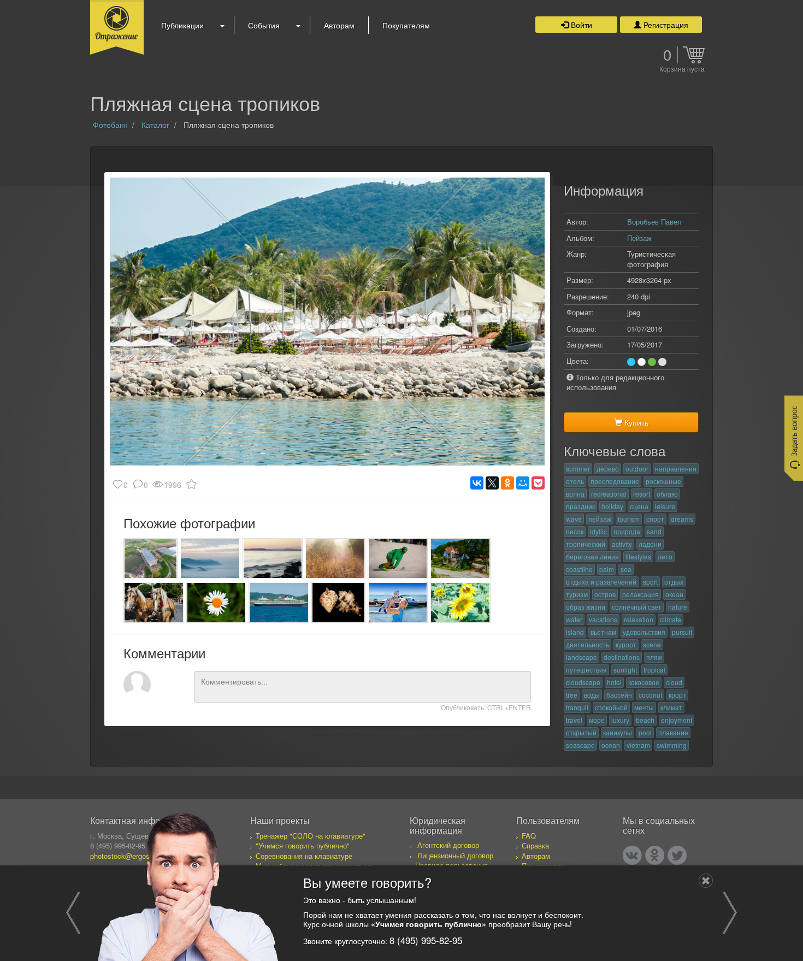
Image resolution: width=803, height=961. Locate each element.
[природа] (335, 558)
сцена (639, 506)
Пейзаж (639, 238)
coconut (650, 694)
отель (575, 481)
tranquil (577, 707)
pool (645, 732)
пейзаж (599, 518)
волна (575, 493)
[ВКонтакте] (476, 483)
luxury (620, 719)
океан (674, 594)
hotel (614, 682)
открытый (581, 732)
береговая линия (592, 556)
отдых (673, 581)
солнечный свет (637, 606)
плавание (673, 732)
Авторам (339, 25)
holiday (612, 506)
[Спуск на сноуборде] (398, 558)
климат (671, 707)
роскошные (663, 481)
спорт (655, 518)
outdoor (636, 468)
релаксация (640, 594)
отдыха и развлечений (601, 581)
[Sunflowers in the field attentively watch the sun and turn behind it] (460, 602)
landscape (581, 657)
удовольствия (644, 631)
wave (574, 518)
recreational (609, 493)
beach (645, 719)
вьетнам (603, 631)
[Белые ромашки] (216, 602)
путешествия (586, 669)
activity (622, 544)
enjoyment (676, 719)
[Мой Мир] (522, 483)
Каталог (155, 124)
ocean (610, 745)
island (575, 631)
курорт (626, 644)
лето (665, 556)
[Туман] (210, 558)
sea (626, 569)
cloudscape (583, 682)
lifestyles (638, 556)
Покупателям (406, 25)
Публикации (182, 25)
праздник (580, 506)
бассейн (619, 694)
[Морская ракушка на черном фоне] (338, 602)
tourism (629, 518)
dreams (682, 518)
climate (670, 619)
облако (667, 493)
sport (650, 581)
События (264, 25)
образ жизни (585, 606)
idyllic (598, 531)
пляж (654, 657)
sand (654, 531)
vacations (603, 619)
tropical (654, 669)
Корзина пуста (682, 69)
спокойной (611, 707)
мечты (644, 707)
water (574, 619)
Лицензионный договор (455, 855)
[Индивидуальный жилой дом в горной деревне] (460, 558)
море (597, 719)
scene (652, 644)
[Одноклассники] (507, 483)
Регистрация (664, 24)
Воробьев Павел (654, 221)
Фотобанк (110, 124)
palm (606, 569)
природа (626, 531)
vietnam (638, 745)
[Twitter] (677, 855)
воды (592, 694)
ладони (650, 544)
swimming (672, 745)
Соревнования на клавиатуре (304, 856)
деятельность (587, 644)
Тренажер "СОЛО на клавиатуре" (310, 835)
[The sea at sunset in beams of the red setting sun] (273, 558)
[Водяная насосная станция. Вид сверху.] (150, 558)
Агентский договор (448, 845)
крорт (677, 694)
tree (571, 694)
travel (574, 719)
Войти (580, 24)
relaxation (638, 619)
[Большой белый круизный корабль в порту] (279, 602)
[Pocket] (538, 483)
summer (578, 468)
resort (641, 493)
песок (574, 531)
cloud (674, 682)
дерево (608, 468)
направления (675, 468)
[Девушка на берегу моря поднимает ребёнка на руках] (398, 602)
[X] (492, 483)
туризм (577, 594)
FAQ (529, 835)
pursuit (682, 631)
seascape (580, 745)
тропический (585, 544)
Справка (535, 845)
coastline (579, 569)
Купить (635, 422)
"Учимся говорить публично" (303, 845)
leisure (665, 506)
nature (677, 606)
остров (605, 594)
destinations (622, 657)
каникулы (617, 732)
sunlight (625, 669)
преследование (615, 481)
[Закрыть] (706, 881)
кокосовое (643, 682)
